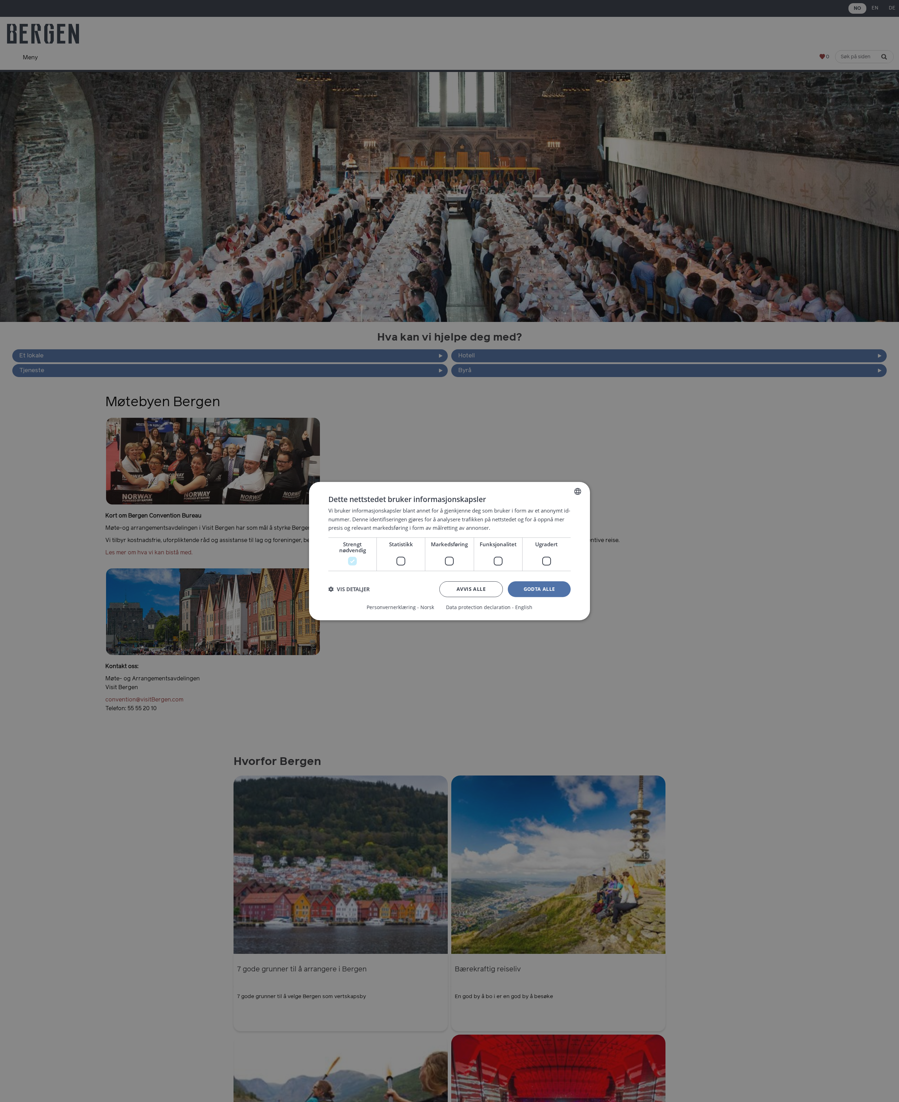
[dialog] (449, 551)
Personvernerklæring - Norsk (400, 607)
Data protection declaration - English (489, 607)
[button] (349, 589)
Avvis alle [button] (471, 589)
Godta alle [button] (539, 589)
